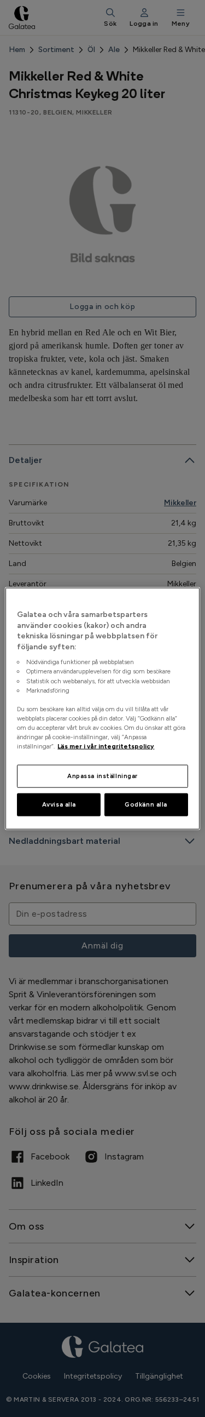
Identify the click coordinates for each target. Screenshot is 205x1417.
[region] (102, 708)
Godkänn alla (146, 804)
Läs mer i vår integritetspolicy (105, 746)
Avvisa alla (59, 804)
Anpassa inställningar (102, 776)
